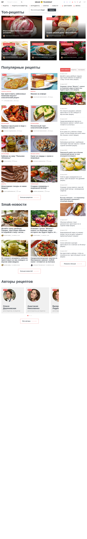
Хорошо (51, 10)
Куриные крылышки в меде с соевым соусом (13, 127)
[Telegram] (69, 2)
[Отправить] (21, 2)
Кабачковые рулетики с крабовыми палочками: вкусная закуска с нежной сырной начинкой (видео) (72, 143)
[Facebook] (64, 2)
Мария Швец (7, 235)
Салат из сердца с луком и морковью (42, 157)
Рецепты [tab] (73, 69)
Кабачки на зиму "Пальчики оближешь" (12, 157)
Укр (84, 2)
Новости (55, 5)
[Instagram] (77, 2)
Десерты (3, 183)
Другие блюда (5, 123)
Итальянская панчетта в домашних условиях (18, 32)
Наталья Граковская (39, 265)
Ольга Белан (7, 161)
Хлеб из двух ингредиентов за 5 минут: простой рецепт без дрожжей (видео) (72, 178)
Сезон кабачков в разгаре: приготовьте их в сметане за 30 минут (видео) (73, 244)
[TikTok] (80, 2)
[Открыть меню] (2, 2)
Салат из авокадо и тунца (40, 54)
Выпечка (33, 91)
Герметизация (34, 183)
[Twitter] (75, 2)
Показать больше (70, 264)
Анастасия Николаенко (12, 35)
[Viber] (67, 2)
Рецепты (6, 5)
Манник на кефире (38, 94)
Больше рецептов (26, 197)
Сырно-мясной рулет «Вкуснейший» (61, 33)
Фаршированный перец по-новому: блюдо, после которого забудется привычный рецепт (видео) (71, 234)
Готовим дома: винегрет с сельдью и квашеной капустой (13, 53)
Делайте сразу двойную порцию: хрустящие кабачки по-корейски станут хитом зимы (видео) (13, 231)
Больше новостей (26, 271)
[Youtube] (72, 2)
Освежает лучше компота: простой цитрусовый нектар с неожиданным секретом (72, 189)
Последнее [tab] (81, 69)
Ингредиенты (35, 5)
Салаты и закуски (9, 18)
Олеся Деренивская (9, 191)
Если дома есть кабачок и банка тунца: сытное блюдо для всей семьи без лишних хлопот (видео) (72, 133)
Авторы (77, 5)
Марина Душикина (38, 191)
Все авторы (26, 321)
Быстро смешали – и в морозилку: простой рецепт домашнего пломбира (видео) (72, 199)
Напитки (46, 5)
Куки (42, 10)
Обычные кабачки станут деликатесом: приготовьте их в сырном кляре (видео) (70, 223)
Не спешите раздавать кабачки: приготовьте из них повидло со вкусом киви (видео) (14, 260)
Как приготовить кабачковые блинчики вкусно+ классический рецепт (13, 95)
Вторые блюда (35, 123)
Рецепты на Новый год (19, 5)
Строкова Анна (8, 100)
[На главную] (43, 2)
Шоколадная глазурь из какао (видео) (14, 187)
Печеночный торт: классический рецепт (40, 127)
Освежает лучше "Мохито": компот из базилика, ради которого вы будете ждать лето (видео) (44, 231)
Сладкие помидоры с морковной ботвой (40, 187)
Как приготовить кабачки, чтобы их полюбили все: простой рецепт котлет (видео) (73, 255)
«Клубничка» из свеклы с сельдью (69, 53)
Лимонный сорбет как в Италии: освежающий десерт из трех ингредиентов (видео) (71, 154)
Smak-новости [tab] (65, 69)
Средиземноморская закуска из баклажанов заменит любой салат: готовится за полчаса (44, 260)
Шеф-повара (68, 5)
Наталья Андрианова (55, 35)
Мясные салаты (35, 153)
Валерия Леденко (57, 307)
